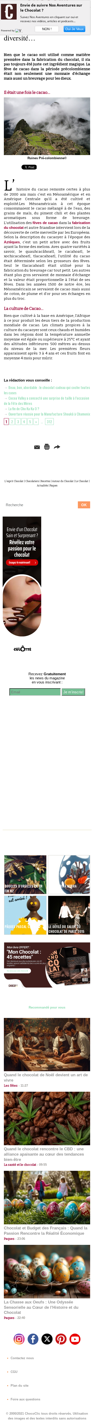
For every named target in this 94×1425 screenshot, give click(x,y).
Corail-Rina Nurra (63, 886)
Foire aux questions (25, 1399)
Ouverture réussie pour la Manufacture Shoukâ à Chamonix (49, 413)
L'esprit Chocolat (14, 481)
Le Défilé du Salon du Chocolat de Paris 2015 (67, 929)
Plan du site (19, 1385)
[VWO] (20, 30)
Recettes (45, 481)
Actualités (42, 485)
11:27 (23, 1085)
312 (49, 421)
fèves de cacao (45, 223)
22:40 (19, 1318)
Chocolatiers (32, 481)
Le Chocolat (81, 481)
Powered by (8, 30)
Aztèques (12, 242)
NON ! (47, 29)
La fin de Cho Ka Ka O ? (23, 408)
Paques (53, 485)
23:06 (19, 1239)
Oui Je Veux (74, 29)
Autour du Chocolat (63, 481)
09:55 (41, 1164)
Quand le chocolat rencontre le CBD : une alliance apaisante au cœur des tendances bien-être (44, 1154)
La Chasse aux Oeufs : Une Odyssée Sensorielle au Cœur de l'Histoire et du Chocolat (41, 1307)
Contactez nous (22, 1358)
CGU (13, 1372)
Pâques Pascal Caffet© (23, 926)
